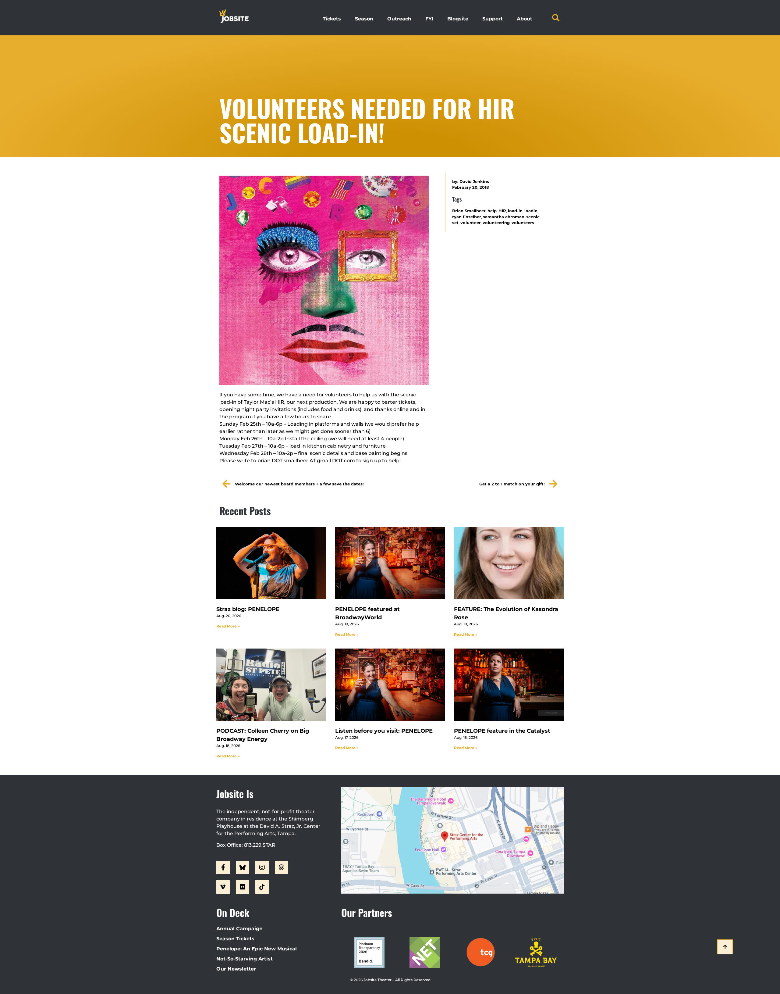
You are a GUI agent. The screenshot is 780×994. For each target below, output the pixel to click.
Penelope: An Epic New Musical (256, 949)
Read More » (228, 626)
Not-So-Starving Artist (244, 959)
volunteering (496, 222)
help (492, 211)
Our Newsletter (236, 969)
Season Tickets (235, 939)
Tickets (332, 19)
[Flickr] (242, 887)
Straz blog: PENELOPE (247, 609)
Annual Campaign (239, 928)
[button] (556, 18)
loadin (530, 211)
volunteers (523, 222)
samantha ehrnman (503, 217)
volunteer (470, 222)
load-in (515, 211)
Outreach (399, 19)
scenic (533, 217)
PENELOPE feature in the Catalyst (502, 731)
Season (364, 19)
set (455, 222)
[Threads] (281, 867)
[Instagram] (262, 867)
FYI (429, 19)
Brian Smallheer (469, 211)
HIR (502, 211)
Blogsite (457, 19)
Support (492, 19)
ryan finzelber (466, 217)
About (524, 19)
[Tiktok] (262, 887)
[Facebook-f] (223, 867)
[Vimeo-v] (223, 887)
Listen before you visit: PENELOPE (384, 731)
